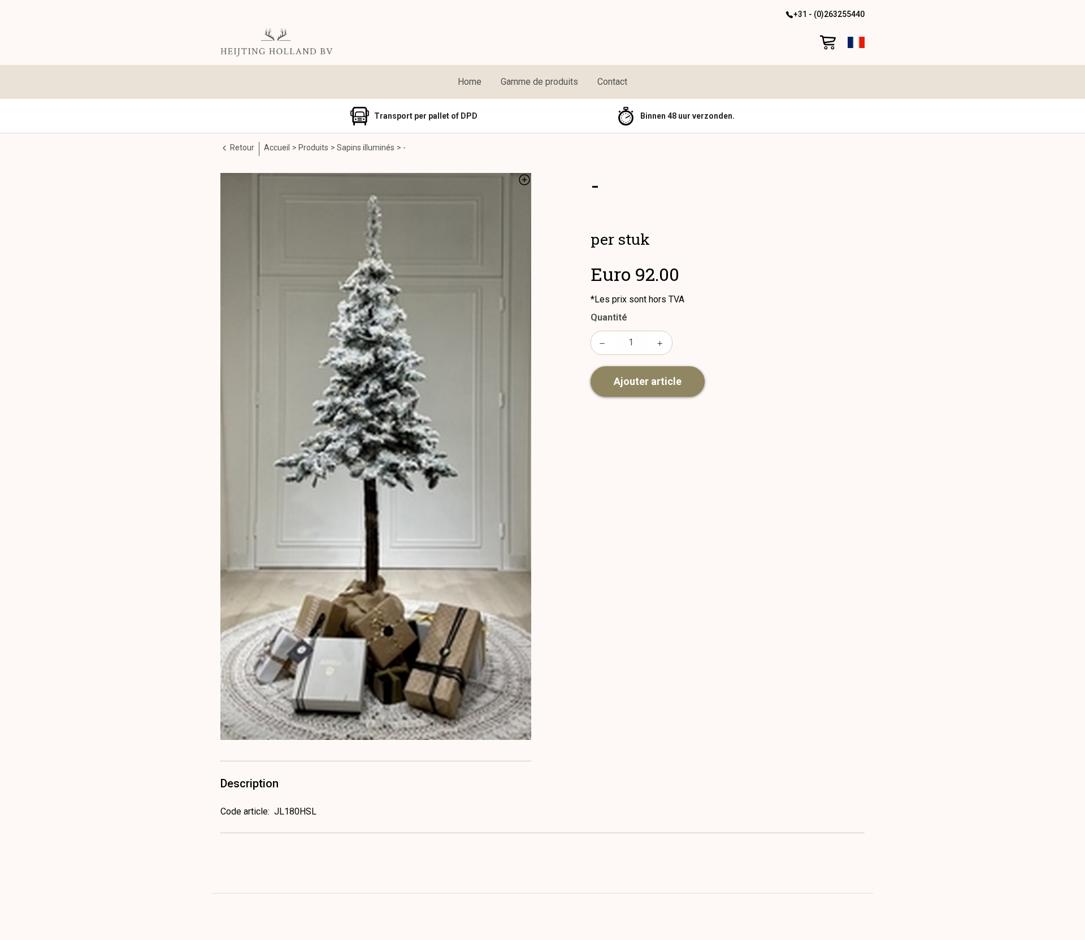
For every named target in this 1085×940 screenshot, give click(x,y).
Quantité (609, 317)
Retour (241, 147)
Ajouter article (648, 381)
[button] (856, 42)
